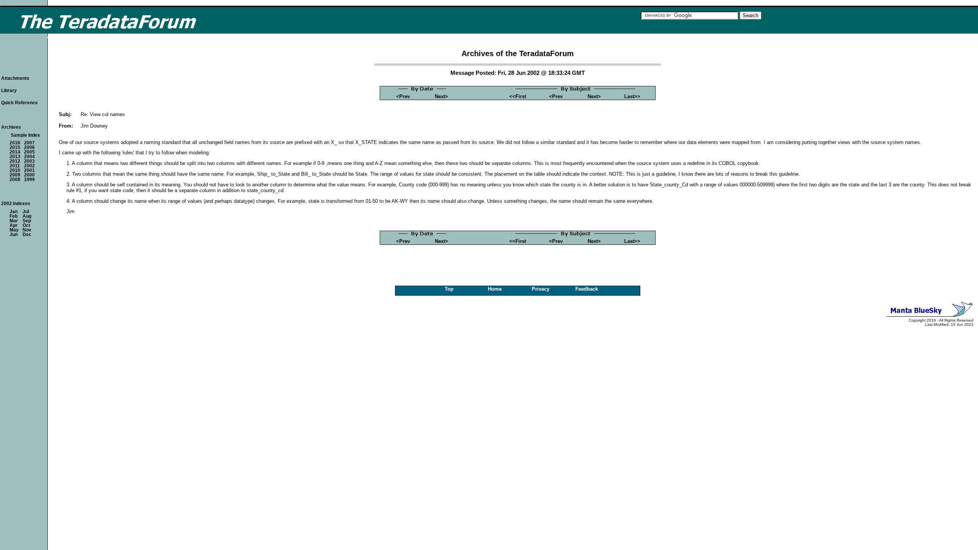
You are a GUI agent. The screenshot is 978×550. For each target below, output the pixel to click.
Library (9, 90)
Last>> (632, 96)
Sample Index (25, 135)
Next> (441, 96)
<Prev (403, 96)
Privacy (540, 289)
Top (449, 289)
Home (495, 289)
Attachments (15, 78)
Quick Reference (19, 102)
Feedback (586, 289)
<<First (517, 96)
